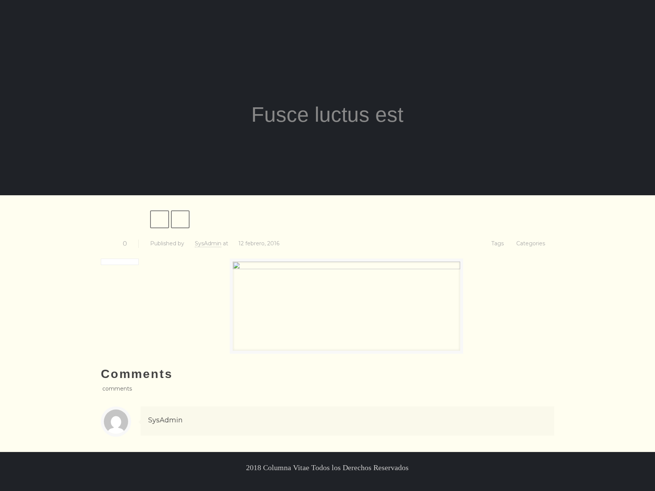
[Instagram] (343, 479)
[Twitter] (322, 479)
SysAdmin (208, 243)
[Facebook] (312, 479)
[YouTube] (333, 479)
